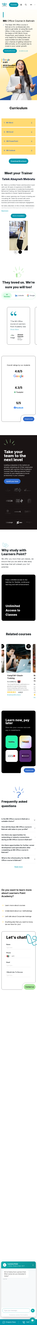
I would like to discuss (14, 972)
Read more (4, 211)
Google (32, 295)
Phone (8, 953)
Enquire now (29, 419)
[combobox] (8, 956)
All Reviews (7, 295)
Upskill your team (12, 481)
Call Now (29, 1322)
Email (8, 962)
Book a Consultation (18, 216)
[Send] (33, 1310)
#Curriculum (23, 50)
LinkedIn (20, 295)
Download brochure (10, 51)
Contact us (29, 987)
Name (8, 944)
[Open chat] (32, 1320)
